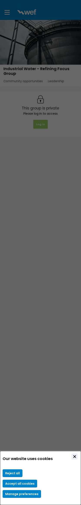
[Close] (74, 457)
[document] (40, 478)
